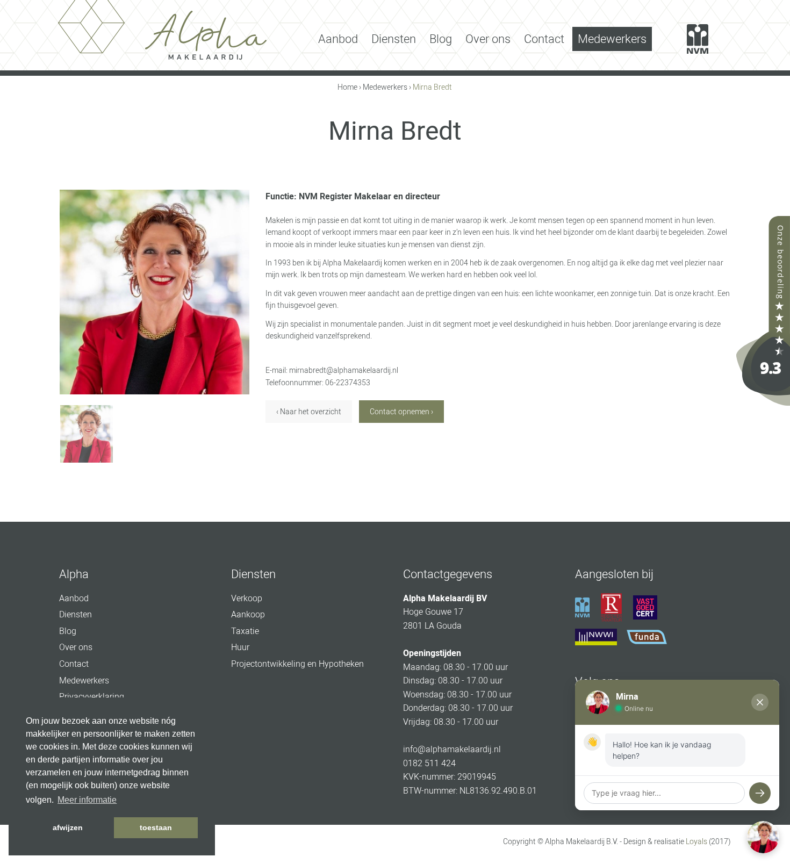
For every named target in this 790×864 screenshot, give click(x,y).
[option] (154, 292)
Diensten (393, 39)
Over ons (488, 39)
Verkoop (246, 598)
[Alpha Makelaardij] (763, 310)
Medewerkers (612, 39)
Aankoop (248, 614)
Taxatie (245, 631)
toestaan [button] (156, 827)
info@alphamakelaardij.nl (452, 749)
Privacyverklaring (91, 697)
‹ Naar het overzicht (308, 411)
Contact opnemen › (401, 411)
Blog (440, 39)
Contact (544, 39)
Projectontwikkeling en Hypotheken (297, 664)
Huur (240, 647)
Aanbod (338, 39)
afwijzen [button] (68, 827)
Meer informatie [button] (87, 799)
